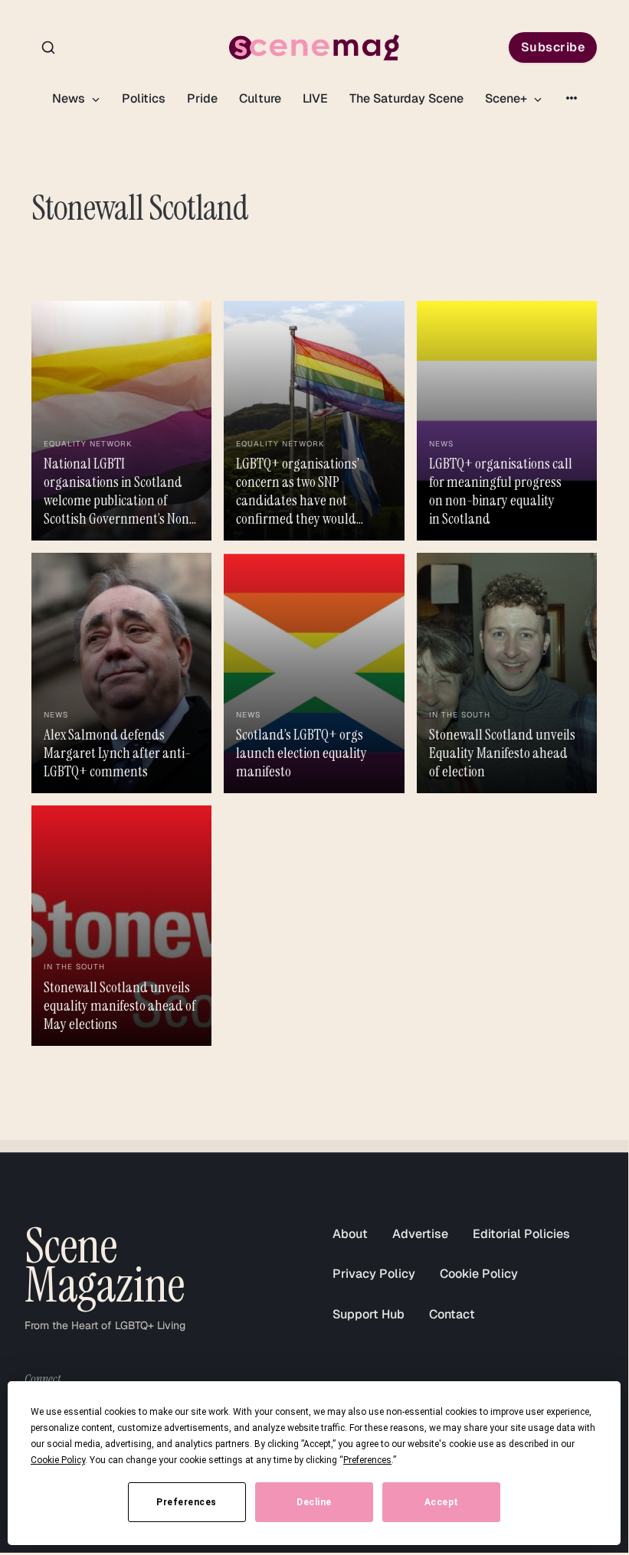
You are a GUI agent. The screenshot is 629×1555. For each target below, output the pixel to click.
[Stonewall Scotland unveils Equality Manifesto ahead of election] (507, 673)
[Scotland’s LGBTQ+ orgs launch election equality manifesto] (314, 673)
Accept (441, 1502)
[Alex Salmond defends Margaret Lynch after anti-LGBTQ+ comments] (121, 673)
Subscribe (553, 47)
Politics (143, 98)
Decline (314, 1502)
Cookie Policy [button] (58, 1460)
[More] (571, 98)
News (70, 98)
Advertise (420, 1234)
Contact (452, 1314)
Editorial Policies (521, 1234)
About (350, 1234)
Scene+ (507, 98)
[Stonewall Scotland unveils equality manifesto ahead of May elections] (121, 925)
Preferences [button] (367, 1460)
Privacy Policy (374, 1274)
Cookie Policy (479, 1274)
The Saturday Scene (406, 98)
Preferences (186, 1502)
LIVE (315, 98)
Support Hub (369, 1314)
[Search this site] (48, 47)
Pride (202, 98)
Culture (260, 98)
